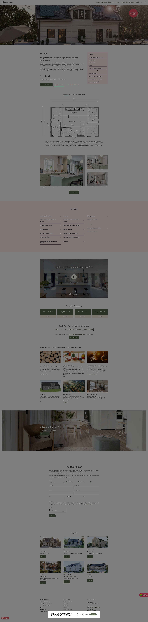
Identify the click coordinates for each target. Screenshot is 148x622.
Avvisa (80, 614)
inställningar (68, 615)
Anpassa (86, 614)
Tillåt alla (93, 614)
